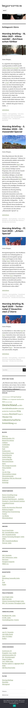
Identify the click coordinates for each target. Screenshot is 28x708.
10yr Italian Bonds (7, 634)
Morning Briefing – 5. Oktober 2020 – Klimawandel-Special (13, 129)
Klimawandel (17, 115)
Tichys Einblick (6, 468)
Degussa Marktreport (8, 497)
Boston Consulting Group (9, 495)
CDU (19, 113)
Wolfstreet (5, 480)
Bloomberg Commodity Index (11, 578)
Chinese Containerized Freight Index (13, 601)
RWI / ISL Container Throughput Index (13, 603)
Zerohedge (5, 482)
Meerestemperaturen (19, 117)
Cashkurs (5, 442)
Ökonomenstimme (7, 461)
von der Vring (6, 472)
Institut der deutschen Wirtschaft (12, 507)
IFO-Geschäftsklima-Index (10, 532)
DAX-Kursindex (7, 555)
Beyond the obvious (8, 440)
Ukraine (5, 417)
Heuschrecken (12, 359)
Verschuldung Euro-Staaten (10, 620)
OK (14, 705)
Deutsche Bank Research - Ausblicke (13, 499)
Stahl (3, 576)
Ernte (6, 359)
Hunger (7, 296)
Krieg (19, 411)
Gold (3, 582)
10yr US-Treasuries (8, 632)
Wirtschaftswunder (8, 476)
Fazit (3, 449)
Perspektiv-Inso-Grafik (9, 653)
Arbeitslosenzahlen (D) (9, 655)
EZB (18, 405)
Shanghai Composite (8, 561)
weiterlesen (5, 110)
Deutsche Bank (8, 402)
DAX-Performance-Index (9, 557)
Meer (12, 117)
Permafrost (5, 297)
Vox (3, 470)
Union (9, 118)
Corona (8, 399)
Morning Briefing (12, 113)
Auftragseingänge (16, 397)
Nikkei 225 (5, 564)
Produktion (5, 414)
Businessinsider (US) (8, 438)
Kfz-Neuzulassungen (8, 657)
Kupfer (4, 584)
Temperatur (5, 118)
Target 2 (20, 414)
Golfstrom (4, 115)
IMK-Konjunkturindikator (10, 541)
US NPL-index (6, 617)
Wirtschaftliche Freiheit (9, 474)
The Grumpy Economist (9, 465)
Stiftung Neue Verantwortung (11, 511)
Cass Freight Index (7, 597)
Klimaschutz (5, 220)
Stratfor (4, 514)
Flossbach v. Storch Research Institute (13, 501)
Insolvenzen (12, 411)
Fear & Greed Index (8, 530)
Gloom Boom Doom (8, 453)
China (4, 399)
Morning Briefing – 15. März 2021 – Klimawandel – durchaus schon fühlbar (14, 37)
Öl (2, 580)
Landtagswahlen (6, 117)
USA (9, 297)
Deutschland (21, 294)
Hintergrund (6, 684)
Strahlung (18, 359)
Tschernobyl (5, 361)
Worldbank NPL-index (9, 615)
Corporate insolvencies (17, 399)
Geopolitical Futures (8, 503)
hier (7, 82)
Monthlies (5, 682)
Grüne (8, 115)
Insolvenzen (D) (7, 651)
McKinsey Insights (7, 509)
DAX (3, 402)
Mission (4, 691)
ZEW (15, 423)
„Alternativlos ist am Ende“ (11, 68)
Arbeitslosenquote (6, 397)
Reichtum (21, 220)
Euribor (4, 638)
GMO (3, 505)
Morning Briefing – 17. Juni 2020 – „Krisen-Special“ (14, 231)
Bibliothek (5, 695)
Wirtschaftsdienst (7, 518)
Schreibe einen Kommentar (9, 222)
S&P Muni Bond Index (8, 667)
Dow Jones (5, 559)
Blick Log (5, 436)
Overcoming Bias (7, 459)
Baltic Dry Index (7, 599)
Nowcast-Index (6, 543)
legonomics (12, 5)
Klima (12, 115)
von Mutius (5, 516)
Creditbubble (6, 444)
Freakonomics (6, 451)
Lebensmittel (19, 296)
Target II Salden (7, 659)
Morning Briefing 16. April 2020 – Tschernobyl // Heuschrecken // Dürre (13, 308)
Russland (13, 414)
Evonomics (5, 447)
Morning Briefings (7, 680)
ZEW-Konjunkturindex (9, 534)
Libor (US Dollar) (7, 636)
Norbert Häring (6, 457)
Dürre (22, 113)
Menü (4, 10)
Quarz (4, 463)
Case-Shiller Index (7, 661)
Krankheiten (13, 296)
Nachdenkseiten (7, 455)
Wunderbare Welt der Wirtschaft (11, 478)
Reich (17, 220)
